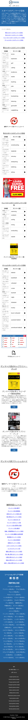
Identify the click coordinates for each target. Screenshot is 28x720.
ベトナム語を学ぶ (8, 600)
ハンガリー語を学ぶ (19, 619)
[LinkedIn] (17, 578)
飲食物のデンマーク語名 (14, 537)
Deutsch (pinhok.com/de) (14, 679)
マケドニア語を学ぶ (20, 630)
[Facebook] (10, 578)
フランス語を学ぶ (20, 613)
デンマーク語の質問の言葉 (14, 525)
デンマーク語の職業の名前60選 (14, 534)
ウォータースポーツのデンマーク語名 (14, 37)
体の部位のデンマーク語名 (14, 517)
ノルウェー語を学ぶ (19, 633)
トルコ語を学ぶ (18, 654)
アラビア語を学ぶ (20, 589)
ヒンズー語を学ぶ (19, 622)
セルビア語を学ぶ (8, 646)
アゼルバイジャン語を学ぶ (14, 594)
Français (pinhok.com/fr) (14, 682)
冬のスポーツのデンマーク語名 (14, 35)
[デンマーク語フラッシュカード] (14, 482)
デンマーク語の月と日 (14, 519)
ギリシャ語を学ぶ (19, 616)
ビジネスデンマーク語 (14, 548)
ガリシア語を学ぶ (8, 616)
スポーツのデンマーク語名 (14, 545)
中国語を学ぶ (8, 605)
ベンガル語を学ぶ (8, 597)
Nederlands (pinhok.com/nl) (14, 695)
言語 (10, 5)
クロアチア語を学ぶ (8, 630)
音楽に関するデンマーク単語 (14, 560)
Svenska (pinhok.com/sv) (14, 700)
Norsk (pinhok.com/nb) (14, 706)
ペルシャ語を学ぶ (19, 635)
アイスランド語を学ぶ (8, 589)
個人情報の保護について (14, 669)
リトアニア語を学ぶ (19, 641)
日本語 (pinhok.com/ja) (14, 692)
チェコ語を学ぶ (10, 603)
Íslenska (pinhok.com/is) (14, 708)
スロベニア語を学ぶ (20, 649)
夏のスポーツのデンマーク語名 (14, 32)
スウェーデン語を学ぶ (8, 652)
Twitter (16, 715)
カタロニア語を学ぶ (18, 627)
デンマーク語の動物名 (14, 511)
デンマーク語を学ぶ (6, 29)
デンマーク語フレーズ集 (14, 522)
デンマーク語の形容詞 (14, 540)
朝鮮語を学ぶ (18, 603)
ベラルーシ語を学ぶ (19, 597)
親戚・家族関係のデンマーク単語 (14, 531)
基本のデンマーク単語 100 (14, 514)
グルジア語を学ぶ (8, 619)
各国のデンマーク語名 (14, 543)
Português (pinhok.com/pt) (14, 684)
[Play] (24, 54)
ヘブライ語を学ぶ (8, 622)
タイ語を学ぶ (9, 654)
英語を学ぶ (19, 608)
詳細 (14, 407)
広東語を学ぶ (8, 627)
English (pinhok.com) (14, 676)
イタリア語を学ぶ (20, 624)
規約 (14, 666)
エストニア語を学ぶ (14, 611)
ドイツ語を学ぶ (10, 608)
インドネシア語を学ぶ (8, 624)
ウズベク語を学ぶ (20, 657)
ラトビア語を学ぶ (8, 641)
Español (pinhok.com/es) (14, 687)
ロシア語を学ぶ (8, 644)
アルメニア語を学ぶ (14, 592)
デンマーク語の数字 (14, 508)
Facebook (12, 715)
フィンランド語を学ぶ (8, 613)
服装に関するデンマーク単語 (14, 551)
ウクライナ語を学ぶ (8, 657)
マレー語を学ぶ (8, 633)
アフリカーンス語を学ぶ (14, 586)
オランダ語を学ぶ (8, 635)
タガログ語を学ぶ (20, 652)
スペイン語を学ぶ (19, 646)
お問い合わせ (16, 5)
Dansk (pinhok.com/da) (14, 703)
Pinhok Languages (11, 717)
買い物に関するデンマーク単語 (14, 554)
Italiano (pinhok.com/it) (14, 690)
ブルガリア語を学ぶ (19, 600)
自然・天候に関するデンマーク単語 (14, 563)
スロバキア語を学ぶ (8, 649)
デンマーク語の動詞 (14, 528)
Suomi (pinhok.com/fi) (14, 698)
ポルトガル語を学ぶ (20, 638)
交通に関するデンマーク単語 (14, 557)
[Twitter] (14, 578)
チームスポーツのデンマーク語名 (14, 40)
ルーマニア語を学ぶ (19, 644)
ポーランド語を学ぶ (8, 638)
